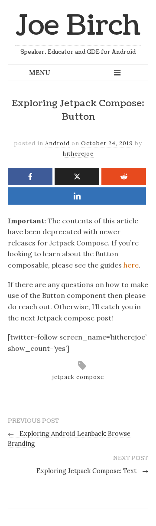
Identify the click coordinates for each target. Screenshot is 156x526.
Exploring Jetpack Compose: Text (92, 471)
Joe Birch (78, 26)
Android (57, 143)
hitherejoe (78, 153)
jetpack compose (78, 377)
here (131, 265)
